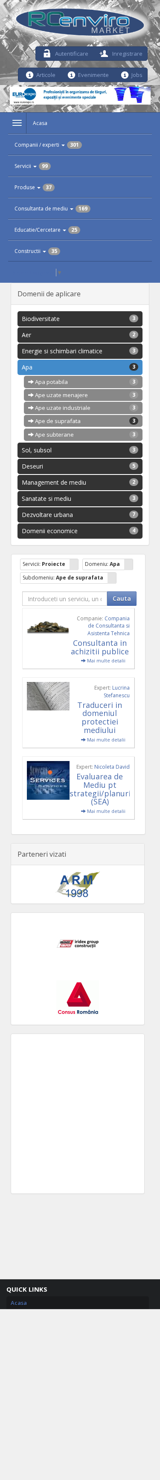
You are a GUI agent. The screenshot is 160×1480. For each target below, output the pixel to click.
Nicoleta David (112, 766)
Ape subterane (85, 434)
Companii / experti (47, 144)
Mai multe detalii (105, 661)
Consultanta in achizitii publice (100, 647)
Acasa (40, 123)
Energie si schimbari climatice (79, 351)
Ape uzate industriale (85, 408)
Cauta (122, 598)
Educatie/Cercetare (46, 229)
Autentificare (71, 53)
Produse (33, 187)
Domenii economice (79, 531)
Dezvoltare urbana (79, 515)
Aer (79, 335)
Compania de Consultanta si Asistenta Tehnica (108, 625)
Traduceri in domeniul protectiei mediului (99, 717)
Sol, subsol (79, 450)
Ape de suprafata (85, 421)
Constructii (36, 251)
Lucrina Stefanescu (117, 691)
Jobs (137, 74)
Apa (79, 367)
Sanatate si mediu (79, 498)
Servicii (31, 166)
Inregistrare (127, 53)
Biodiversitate (79, 319)
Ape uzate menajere (85, 395)
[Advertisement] (80, 1113)
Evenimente (93, 74)
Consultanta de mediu (51, 208)
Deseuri (79, 466)
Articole (45, 74)
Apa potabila (85, 382)
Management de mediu (79, 482)
